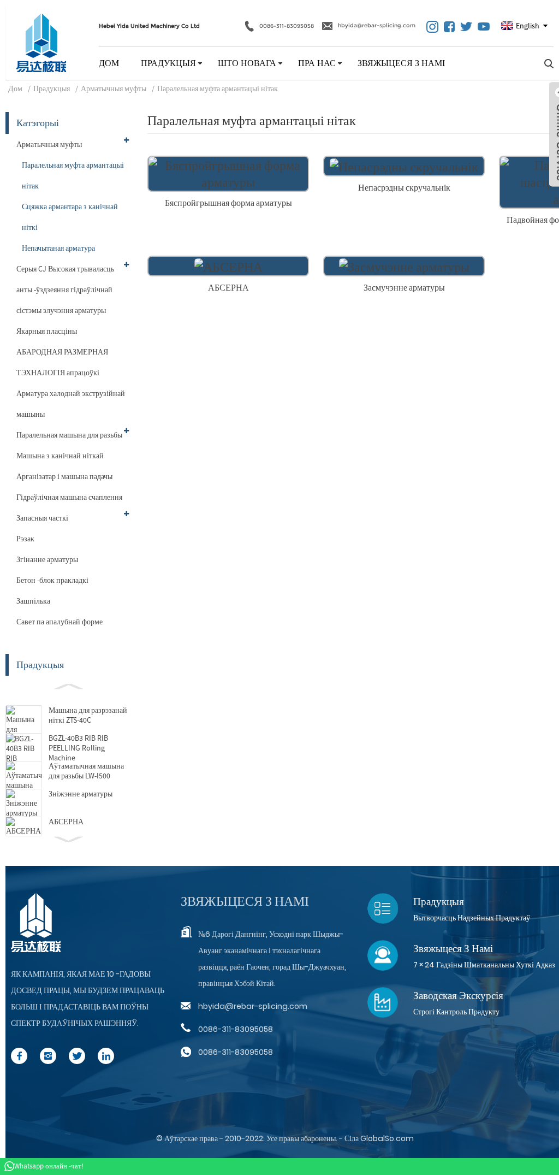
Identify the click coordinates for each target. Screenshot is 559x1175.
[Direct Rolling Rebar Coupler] (404, 165)
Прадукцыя (168, 63)
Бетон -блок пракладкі (52, 580)
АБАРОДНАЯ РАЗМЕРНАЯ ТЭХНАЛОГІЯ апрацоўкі (62, 362)
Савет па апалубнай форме (59, 622)
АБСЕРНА (66, 821)
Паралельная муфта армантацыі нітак (217, 88)
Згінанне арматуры (47, 559)
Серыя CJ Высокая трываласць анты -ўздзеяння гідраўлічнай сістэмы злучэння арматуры (65, 289)
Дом (109, 63)
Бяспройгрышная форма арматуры (228, 202)
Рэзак (25, 539)
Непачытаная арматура (58, 248)
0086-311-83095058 (286, 25)
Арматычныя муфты (113, 88)
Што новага (247, 63)
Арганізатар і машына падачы (64, 476)
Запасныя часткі (42, 518)
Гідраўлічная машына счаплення (69, 497)
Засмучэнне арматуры (404, 287)
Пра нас (317, 63)
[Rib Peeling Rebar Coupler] (228, 265)
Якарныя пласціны (46, 331)
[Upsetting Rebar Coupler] (404, 265)
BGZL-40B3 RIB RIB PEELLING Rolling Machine (78, 748)
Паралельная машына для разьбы (69, 435)
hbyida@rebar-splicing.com (376, 25)
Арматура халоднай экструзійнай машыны (70, 403)
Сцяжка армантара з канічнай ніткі (70, 217)
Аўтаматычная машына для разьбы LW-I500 (86, 771)
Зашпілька (33, 601)
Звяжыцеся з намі (401, 63)
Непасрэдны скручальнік (404, 187)
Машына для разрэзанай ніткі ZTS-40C (88, 715)
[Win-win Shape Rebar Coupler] (228, 172)
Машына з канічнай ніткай (60, 455)
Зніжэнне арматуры (80, 794)
